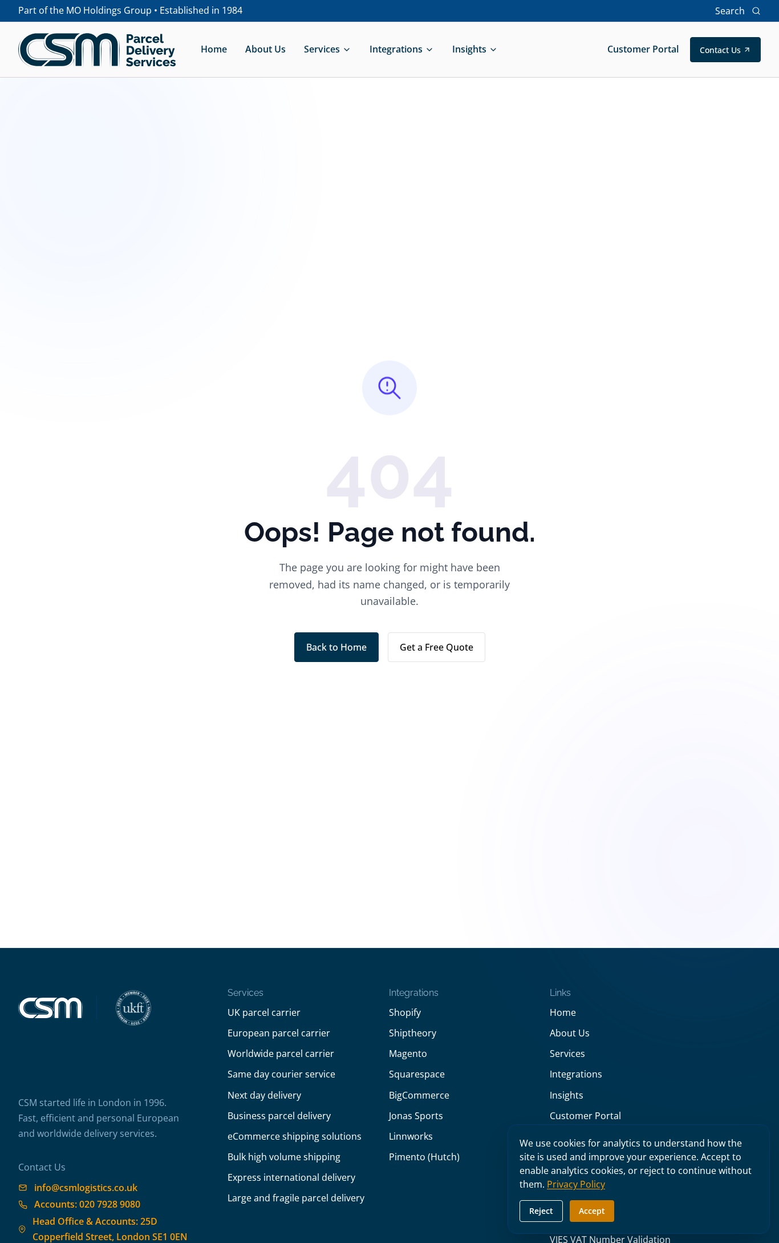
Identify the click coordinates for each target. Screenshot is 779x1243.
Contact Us (720, 50)
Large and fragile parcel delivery (296, 1198)
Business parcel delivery (279, 1115)
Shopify (405, 1012)
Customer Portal (643, 49)
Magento (408, 1053)
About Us (265, 49)
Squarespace (417, 1074)
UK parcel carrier (264, 1012)
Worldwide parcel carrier (281, 1053)
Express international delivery (291, 1177)
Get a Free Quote (436, 647)
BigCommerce (419, 1095)
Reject (541, 1210)
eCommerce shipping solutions (295, 1136)
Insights (469, 49)
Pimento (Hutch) (424, 1157)
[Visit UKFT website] (133, 1008)
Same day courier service (281, 1074)
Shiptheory (412, 1033)
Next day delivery (264, 1095)
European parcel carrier (279, 1033)
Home (214, 49)
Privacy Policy (576, 1184)
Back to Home (336, 647)
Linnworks (411, 1136)
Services (322, 49)
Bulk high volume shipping (284, 1157)
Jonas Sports (416, 1115)
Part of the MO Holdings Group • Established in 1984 (130, 10)
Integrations (396, 49)
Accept (592, 1210)
